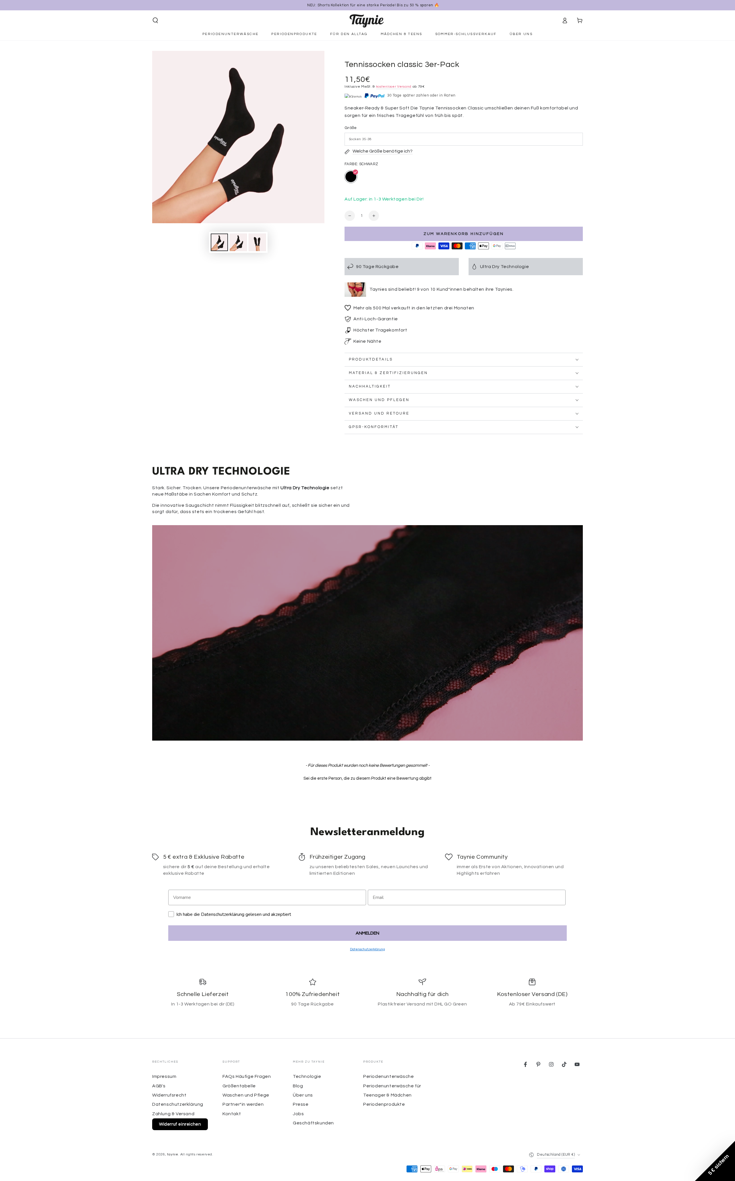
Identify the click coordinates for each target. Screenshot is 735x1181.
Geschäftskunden (313, 1123)
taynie (172, 1154)
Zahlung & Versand (173, 1113)
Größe (351, 128)
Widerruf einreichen (180, 1124)
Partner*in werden (243, 1104)
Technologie (307, 1076)
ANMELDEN (367, 933)
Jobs (298, 1113)
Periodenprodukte (384, 1104)
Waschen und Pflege (246, 1095)
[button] (155, 20)
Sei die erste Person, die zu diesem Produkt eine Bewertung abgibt (367, 778)
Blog (298, 1086)
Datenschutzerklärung (177, 1104)
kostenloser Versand (393, 86)
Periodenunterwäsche (388, 1076)
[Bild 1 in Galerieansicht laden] (219, 242)
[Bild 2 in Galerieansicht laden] (238, 242)
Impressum (164, 1076)
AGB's (159, 1086)
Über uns (303, 1095)
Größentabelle (239, 1086)
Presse (301, 1104)
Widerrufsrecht (169, 1095)
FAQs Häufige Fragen (247, 1076)
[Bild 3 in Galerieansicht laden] (257, 242)
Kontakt (232, 1113)
